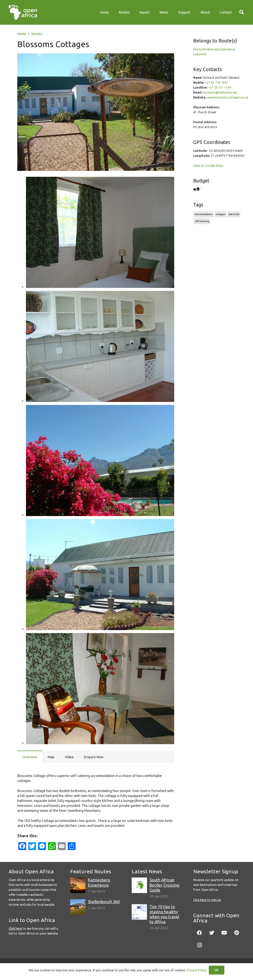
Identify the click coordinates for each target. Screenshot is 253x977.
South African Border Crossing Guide (164, 884)
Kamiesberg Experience (99, 882)
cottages (221, 214)
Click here (15, 928)
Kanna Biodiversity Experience (214, 49)
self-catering (202, 221)
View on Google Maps (208, 165)
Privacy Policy (196, 970)
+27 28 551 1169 (219, 87)
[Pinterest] (236, 933)
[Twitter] (212, 933)
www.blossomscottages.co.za (227, 97)
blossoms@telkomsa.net (220, 92)
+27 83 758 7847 (216, 82)
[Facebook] (199, 933)
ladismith (234, 214)
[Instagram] (199, 945)
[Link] (23, 12)
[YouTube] (224, 933)
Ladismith (200, 54)
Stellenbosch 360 (104, 901)
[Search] (242, 12)
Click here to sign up (207, 899)
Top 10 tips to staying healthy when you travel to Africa (164, 914)
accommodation (204, 214)
